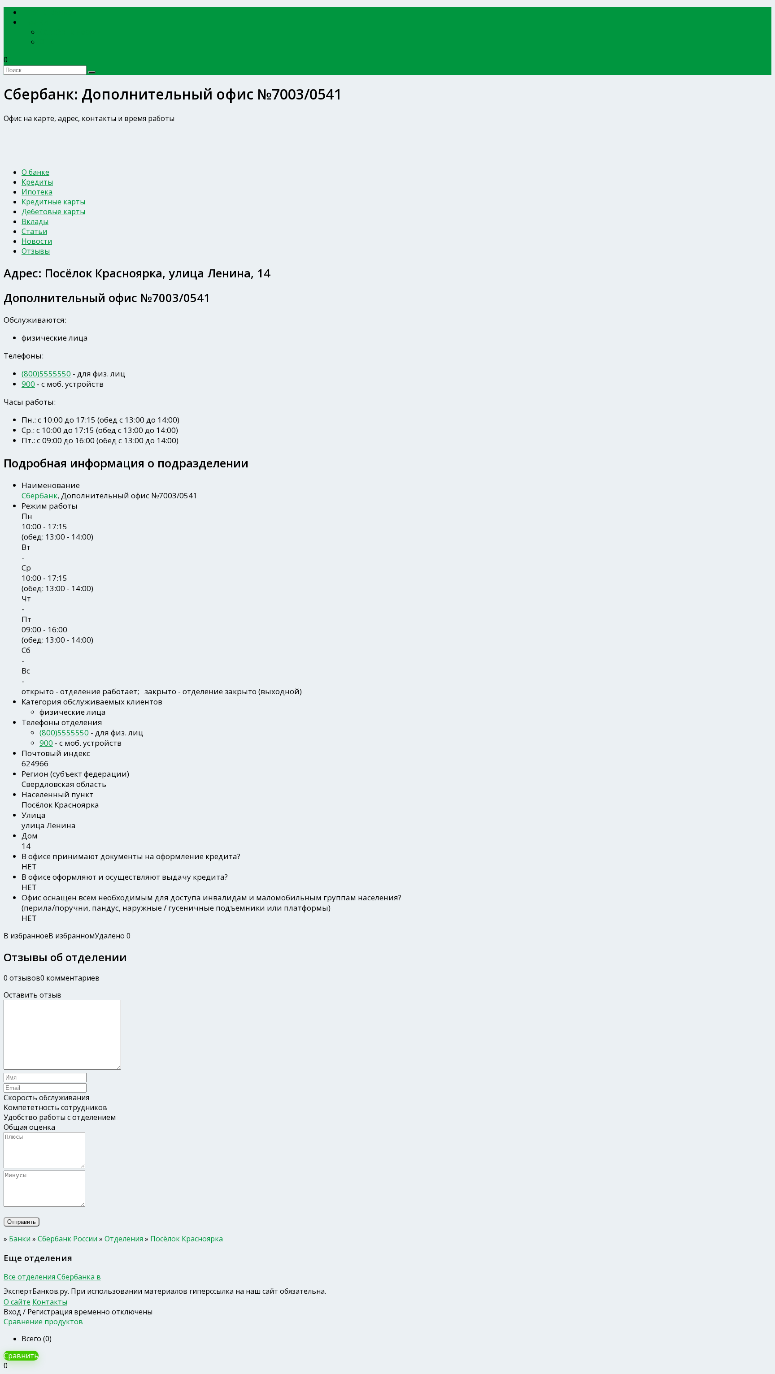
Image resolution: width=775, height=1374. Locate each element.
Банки (37, 22)
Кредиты (37, 182)
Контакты (49, 1302)
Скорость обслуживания (46, 1097)
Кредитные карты (53, 202)
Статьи (34, 231)
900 (28, 384)
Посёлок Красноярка (186, 1239)
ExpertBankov (51, 12)
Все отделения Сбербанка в (52, 1277)
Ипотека (37, 192)
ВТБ (46, 42)
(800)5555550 (46, 373)
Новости (37, 241)
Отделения (123, 1239)
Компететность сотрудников (55, 1107)
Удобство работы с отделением (60, 1117)
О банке (35, 172)
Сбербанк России (70, 32)
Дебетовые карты (53, 211)
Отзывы (36, 251)
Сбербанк (39, 495)
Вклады (35, 221)
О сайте (17, 1302)
